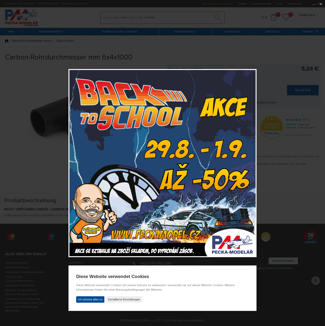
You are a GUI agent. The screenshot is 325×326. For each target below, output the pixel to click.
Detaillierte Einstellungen (124, 299)
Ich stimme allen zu (90, 299)
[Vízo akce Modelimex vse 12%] (162, 163)
